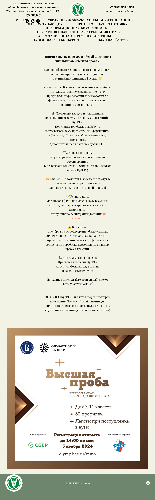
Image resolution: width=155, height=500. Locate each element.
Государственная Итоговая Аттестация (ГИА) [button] (76, 32)
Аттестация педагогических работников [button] (76, 36)
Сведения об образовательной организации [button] (89, 20)
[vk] (148, 484)
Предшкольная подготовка (101, 24)
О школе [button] (24, 20)
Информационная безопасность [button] (77, 28)
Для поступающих (45, 24)
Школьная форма (111, 40)
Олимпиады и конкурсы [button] (57, 40)
